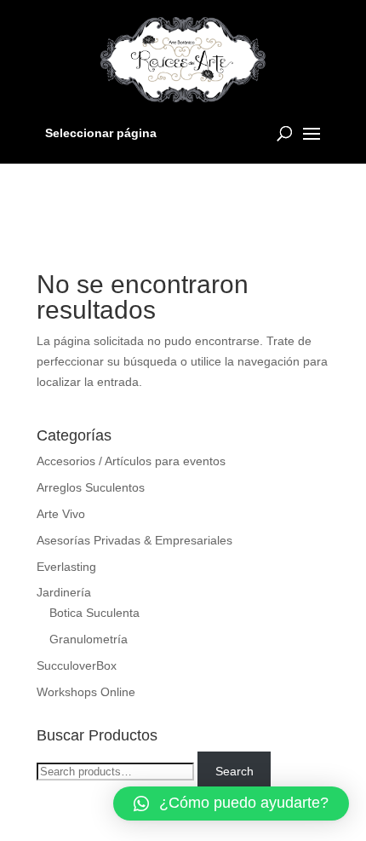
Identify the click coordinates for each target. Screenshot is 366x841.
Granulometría (88, 639)
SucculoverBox (77, 665)
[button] (231, 803)
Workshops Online (86, 692)
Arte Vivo (61, 514)
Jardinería (64, 592)
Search (234, 771)
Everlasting (66, 566)
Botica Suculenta (94, 612)
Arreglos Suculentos (91, 487)
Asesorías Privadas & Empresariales (134, 540)
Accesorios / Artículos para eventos (131, 461)
